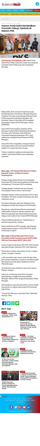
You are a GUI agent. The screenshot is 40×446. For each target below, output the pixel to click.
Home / (3, 19)
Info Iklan (29, 398)
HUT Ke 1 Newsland (9, 400)
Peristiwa (29, 10)
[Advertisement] (20, 90)
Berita (9, 10)
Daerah (15, 10)
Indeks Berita (19, 402)
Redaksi (33, 400)
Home (3, 10)
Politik (22, 10)
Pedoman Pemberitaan (22, 400)
